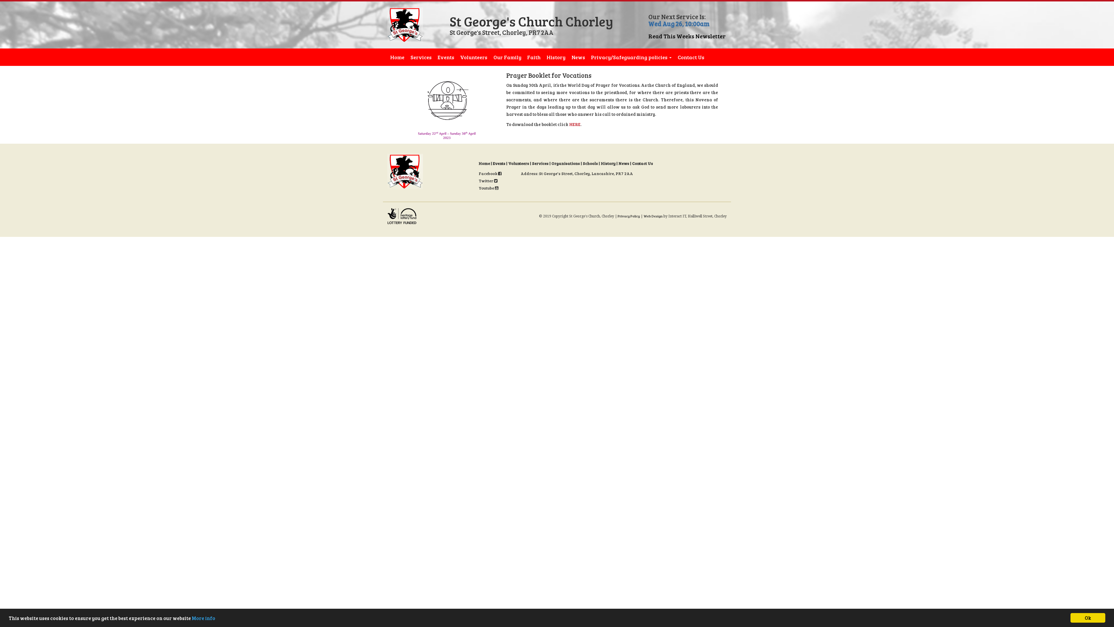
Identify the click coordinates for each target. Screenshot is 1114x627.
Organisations (565, 163)
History (556, 57)
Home (397, 57)
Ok (1088, 618)
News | (625, 163)
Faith (534, 57)
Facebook (488, 173)
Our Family (507, 57)
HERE (574, 124)
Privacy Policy (629, 216)
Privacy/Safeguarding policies (630, 57)
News (578, 57)
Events (445, 57)
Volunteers (473, 57)
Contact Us (691, 57)
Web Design (653, 216)
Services (421, 57)
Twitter (486, 180)
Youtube (487, 188)
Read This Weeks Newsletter (687, 36)
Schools (590, 163)
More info (203, 618)
